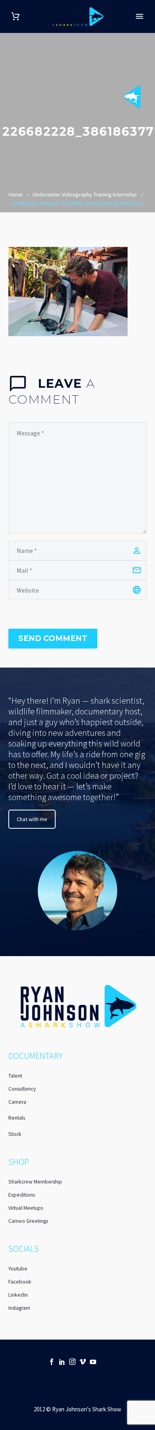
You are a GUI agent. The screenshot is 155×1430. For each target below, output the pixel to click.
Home (16, 194)
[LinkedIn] (62, 1362)
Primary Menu (139, 16)
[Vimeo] (82, 1362)
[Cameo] (103, 1362)
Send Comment (52, 638)
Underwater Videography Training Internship (85, 194)
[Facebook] (51, 1362)
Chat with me (32, 819)
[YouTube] (93, 1362)
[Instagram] (72, 1362)
